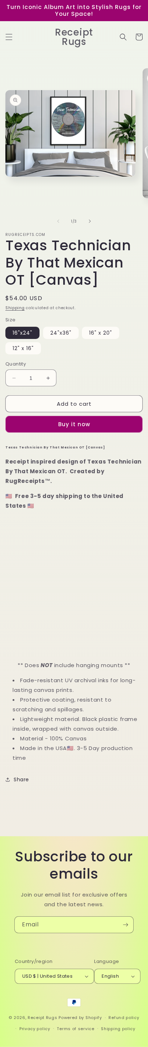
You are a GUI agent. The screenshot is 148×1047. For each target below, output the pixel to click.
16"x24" (22, 332)
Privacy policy (34, 1029)
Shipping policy (118, 1029)
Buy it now (74, 424)
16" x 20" (100, 332)
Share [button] (21, 779)
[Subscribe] (125, 924)
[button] (9, 37)
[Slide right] (90, 221)
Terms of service (75, 1029)
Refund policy (123, 1017)
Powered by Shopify (80, 1017)
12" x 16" (23, 348)
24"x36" (60, 332)
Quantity (15, 363)
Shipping (15, 308)
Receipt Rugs (42, 1017)
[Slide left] (58, 221)
